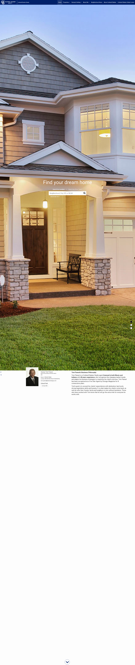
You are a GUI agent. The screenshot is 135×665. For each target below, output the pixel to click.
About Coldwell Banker (110, 2)
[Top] (131, 322)
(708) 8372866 (47, 377)
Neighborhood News (96, 2)
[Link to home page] (9, 2)
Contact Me (45, 385)
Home (59, 2)
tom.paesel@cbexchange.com (48, 380)
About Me (86, 3)
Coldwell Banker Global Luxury (126, 2)
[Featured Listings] (131, 325)
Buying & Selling (77, 3)
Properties (66, 3)
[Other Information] (131, 328)
